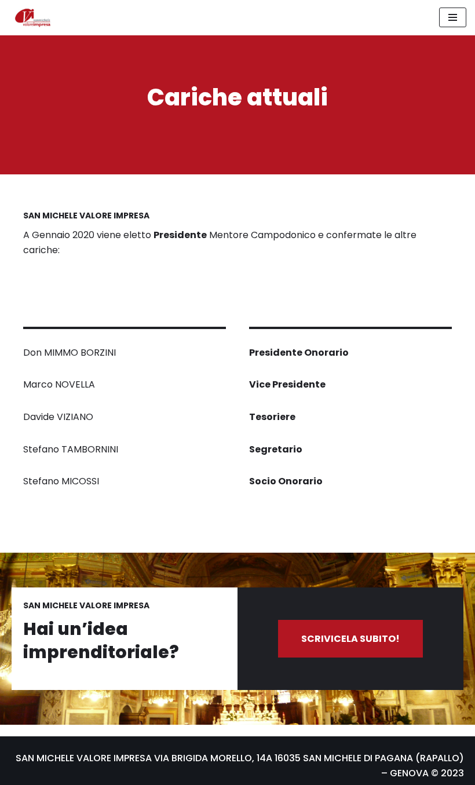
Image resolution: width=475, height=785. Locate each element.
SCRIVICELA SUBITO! (350, 638)
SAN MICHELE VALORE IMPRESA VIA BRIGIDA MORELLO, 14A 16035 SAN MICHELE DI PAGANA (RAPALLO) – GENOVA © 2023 (240, 765)
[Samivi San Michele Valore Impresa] (30, 17)
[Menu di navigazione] (452, 17)
